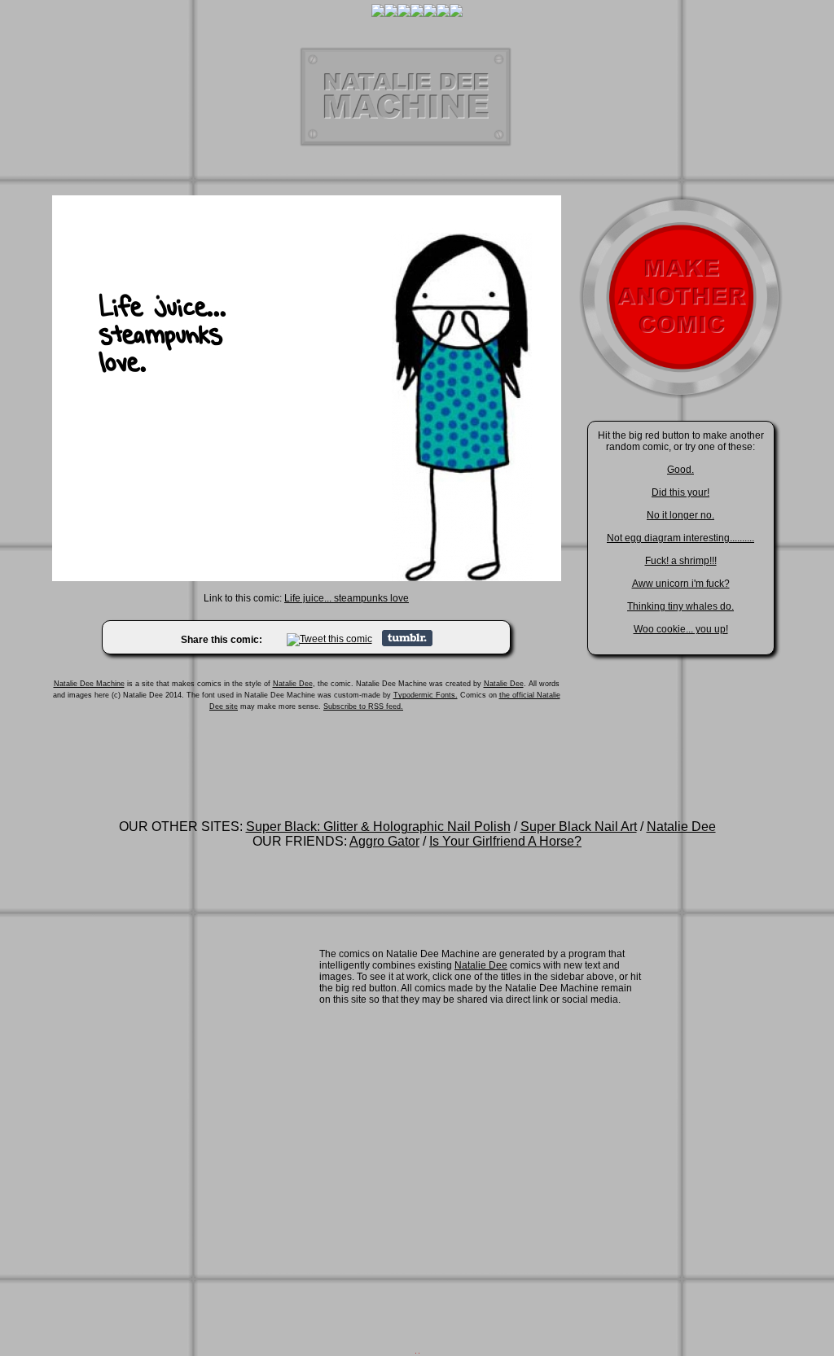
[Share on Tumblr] (407, 643)
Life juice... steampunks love (346, 598)
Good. (680, 469)
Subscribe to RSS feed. (363, 706)
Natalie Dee (293, 684)
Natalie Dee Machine (89, 684)
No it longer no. (680, 515)
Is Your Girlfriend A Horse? (505, 841)
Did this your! (680, 492)
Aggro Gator (384, 841)
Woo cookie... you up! (681, 629)
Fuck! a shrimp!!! (681, 560)
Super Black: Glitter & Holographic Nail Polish (378, 826)
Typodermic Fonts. (425, 695)
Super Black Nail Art (578, 826)
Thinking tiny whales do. (680, 606)
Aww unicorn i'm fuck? (681, 583)
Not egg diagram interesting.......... (680, 538)
